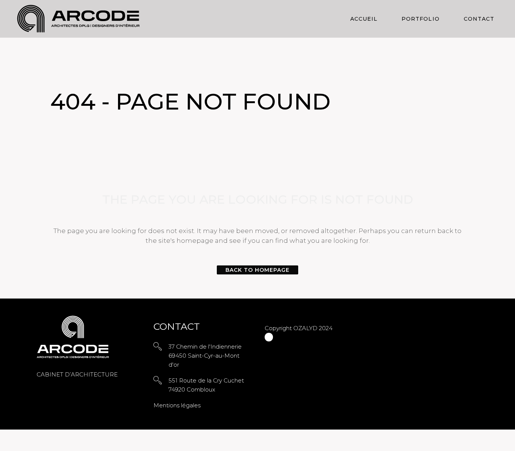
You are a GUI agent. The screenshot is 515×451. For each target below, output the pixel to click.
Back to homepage (257, 270)
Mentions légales (177, 405)
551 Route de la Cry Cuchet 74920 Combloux (206, 385)
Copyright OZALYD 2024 (299, 328)
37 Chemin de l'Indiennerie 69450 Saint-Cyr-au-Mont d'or (205, 355)
